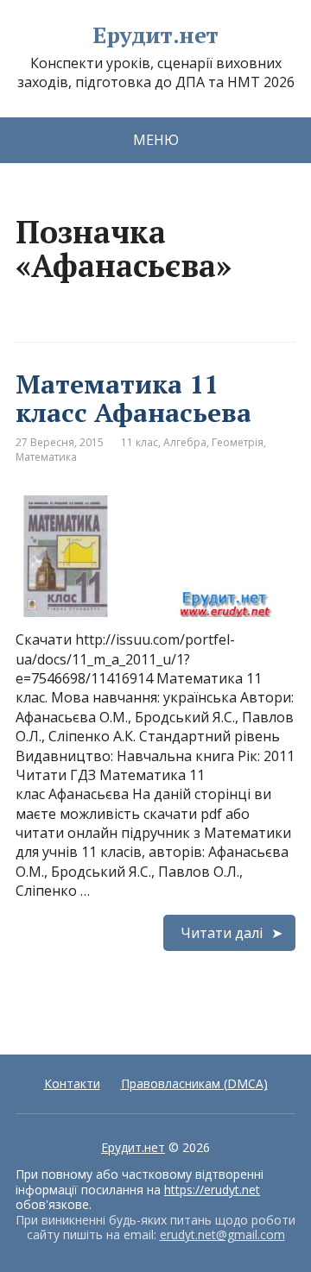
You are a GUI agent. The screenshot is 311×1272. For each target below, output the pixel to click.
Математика (46, 457)
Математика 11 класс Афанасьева (133, 398)
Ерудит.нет (155, 35)
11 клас (139, 442)
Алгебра (184, 442)
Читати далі (222, 932)
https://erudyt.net (212, 1189)
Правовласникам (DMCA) (194, 1083)
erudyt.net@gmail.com (222, 1234)
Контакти (72, 1083)
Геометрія (237, 442)
